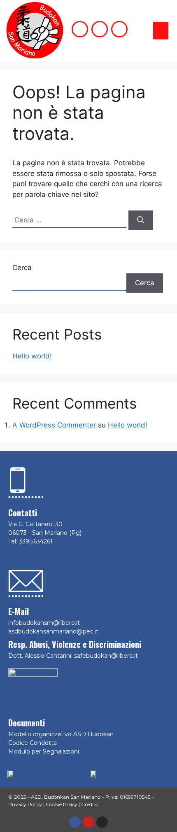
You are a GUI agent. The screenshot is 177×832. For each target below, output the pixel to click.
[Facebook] (75, 822)
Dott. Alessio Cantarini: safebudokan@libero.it (73, 655)
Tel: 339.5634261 (30, 541)
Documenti (26, 722)
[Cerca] (140, 220)
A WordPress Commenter (54, 425)
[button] (161, 31)
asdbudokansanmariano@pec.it (53, 631)
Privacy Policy (25, 804)
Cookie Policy (61, 804)
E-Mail (18, 611)
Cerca (22, 267)
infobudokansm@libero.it (44, 622)
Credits (89, 804)
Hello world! (32, 356)
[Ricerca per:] (70, 220)
